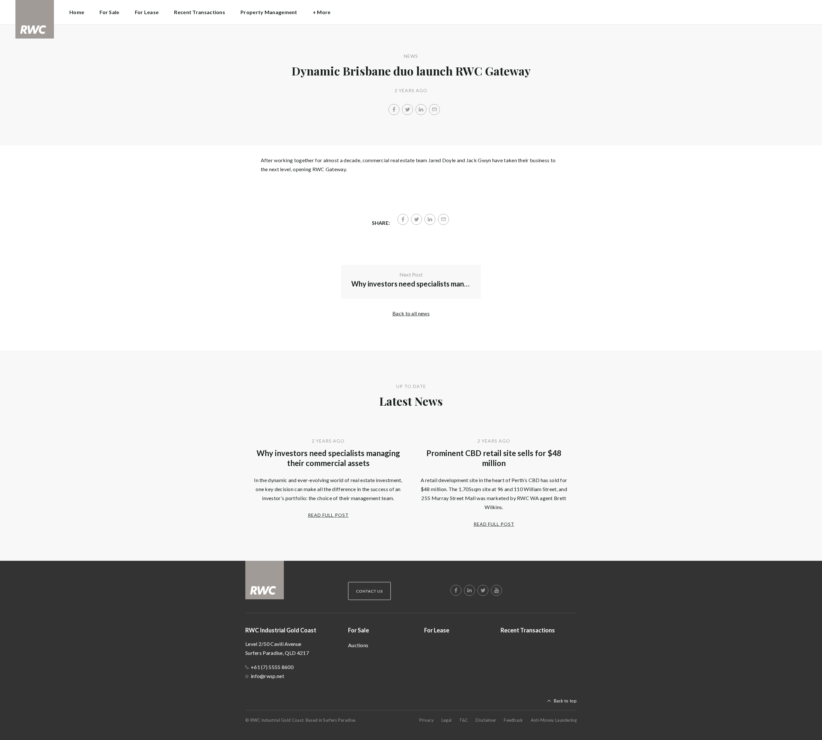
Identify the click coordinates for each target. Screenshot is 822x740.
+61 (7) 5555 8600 (272, 667)
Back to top (565, 700)
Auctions (358, 645)
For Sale (358, 630)
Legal (447, 720)
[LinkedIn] (420, 109)
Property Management (268, 12)
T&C (463, 720)
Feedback (513, 720)
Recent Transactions (199, 12)
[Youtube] (496, 590)
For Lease (147, 12)
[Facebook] (394, 109)
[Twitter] (407, 109)
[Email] (434, 109)
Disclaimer (486, 720)
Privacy (426, 720)
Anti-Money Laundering (554, 720)
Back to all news (411, 313)
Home (76, 12)
